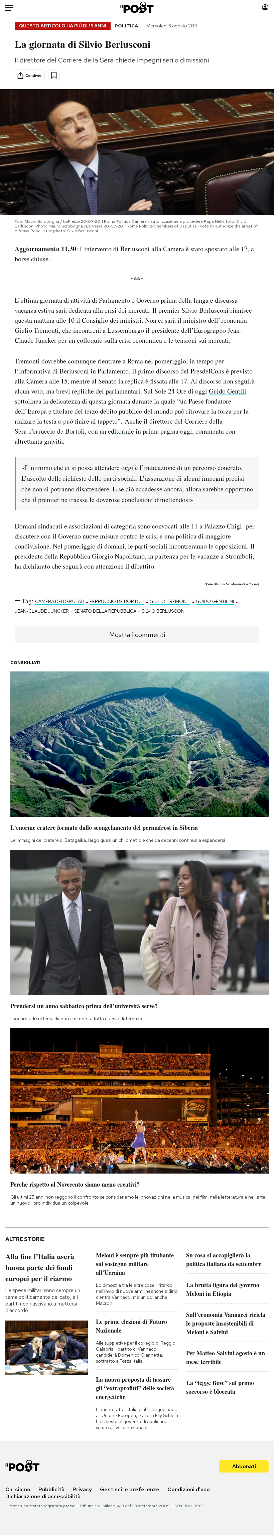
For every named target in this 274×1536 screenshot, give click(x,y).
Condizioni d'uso (188, 1489)
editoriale (121, 431)
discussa (226, 300)
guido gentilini (215, 601)
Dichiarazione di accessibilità (43, 1496)
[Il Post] (137, 7)
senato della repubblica (105, 611)
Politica (126, 26)
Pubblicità (51, 1489)
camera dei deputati (59, 601)
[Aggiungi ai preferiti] (53, 75)
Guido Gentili (227, 391)
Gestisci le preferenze (129, 1489)
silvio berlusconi (163, 611)
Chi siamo (17, 1489)
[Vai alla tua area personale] (265, 7)
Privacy (82, 1489)
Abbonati (244, 1466)
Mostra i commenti (137, 634)
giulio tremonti (170, 601)
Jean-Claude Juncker (42, 611)
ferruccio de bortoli (117, 601)
